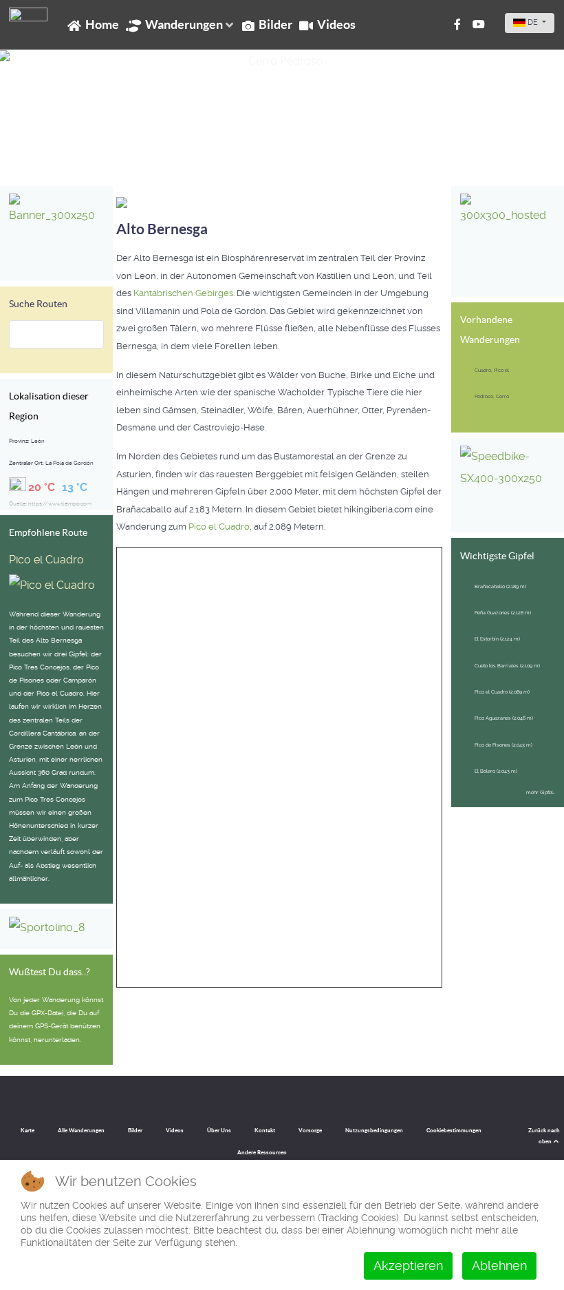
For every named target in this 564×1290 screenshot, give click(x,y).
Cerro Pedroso (52, 157)
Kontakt (264, 1130)
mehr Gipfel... (540, 792)
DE (532, 22)
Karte (27, 1130)
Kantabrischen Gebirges (183, 293)
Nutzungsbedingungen (374, 1130)
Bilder (135, 1130)
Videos (175, 1130)
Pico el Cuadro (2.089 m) (502, 692)
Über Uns (219, 1130)
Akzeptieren (408, 1265)
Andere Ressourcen (262, 1152)
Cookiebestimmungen (453, 1130)
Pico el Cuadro (46, 559)
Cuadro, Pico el (492, 370)
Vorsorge (310, 1130)
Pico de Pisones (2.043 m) (503, 745)
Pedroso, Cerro (492, 396)
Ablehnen (499, 1265)
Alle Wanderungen (81, 1130)
